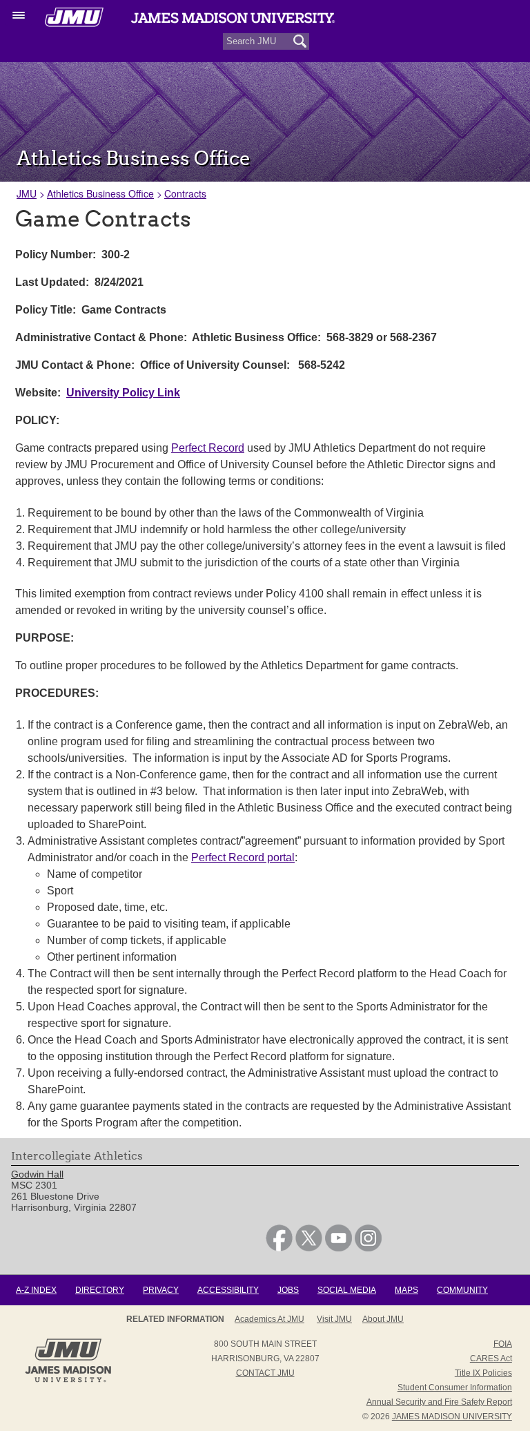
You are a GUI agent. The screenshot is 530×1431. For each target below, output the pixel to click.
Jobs (288, 1290)
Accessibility (228, 1290)
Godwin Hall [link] (37, 1174)
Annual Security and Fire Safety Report (439, 1402)
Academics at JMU (269, 1319)
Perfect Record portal (243, 857)
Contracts (185, 193)
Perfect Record (207, 448)
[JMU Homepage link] (68, 1380)
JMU (27, 193)
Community (462, 1290)
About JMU (383, 1319)
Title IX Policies (483, 1373)
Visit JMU (334, 1319)
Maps (406, 1290)
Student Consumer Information (455, 1387)
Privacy (161, 1290)
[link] (279, 1248)
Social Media (346, 1290)
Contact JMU (265, 1373)
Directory (99, 1290)
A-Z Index (36, 1290)
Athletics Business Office (100, 193)
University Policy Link (123, 392)
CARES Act (491, 1358)
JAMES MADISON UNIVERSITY (452, 1416)
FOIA (502, 1344)
